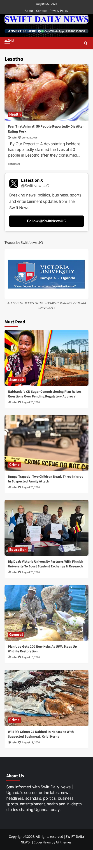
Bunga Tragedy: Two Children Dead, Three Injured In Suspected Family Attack (46, 479)
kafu (14, 138)
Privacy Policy (59, 11)
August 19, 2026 (31, 657)
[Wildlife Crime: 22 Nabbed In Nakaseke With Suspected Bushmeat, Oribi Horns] (46, 698)
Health (15, 114)
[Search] (85, 43)
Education (18, 549)
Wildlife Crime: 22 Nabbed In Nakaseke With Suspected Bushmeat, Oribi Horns (41, 734)
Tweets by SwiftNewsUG (24, 242)
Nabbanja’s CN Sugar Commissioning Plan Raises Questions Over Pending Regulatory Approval (44, 394)
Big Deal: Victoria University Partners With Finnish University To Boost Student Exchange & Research (45, 564)
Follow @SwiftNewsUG (46, 221)
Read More (14, 164)
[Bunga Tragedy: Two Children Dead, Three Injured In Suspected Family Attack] (46, 443)
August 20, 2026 (31, 402)
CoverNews (42, 842)
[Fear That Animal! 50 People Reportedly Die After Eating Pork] (46, 92)
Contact (41, 11)
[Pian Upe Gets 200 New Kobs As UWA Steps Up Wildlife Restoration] (46, 613)
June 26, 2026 (29, 138)
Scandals (17, 380)
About (29, 11)
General (16, 634)
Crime (14, 464)
